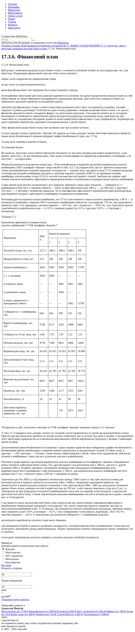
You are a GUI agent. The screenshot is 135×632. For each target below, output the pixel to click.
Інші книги (14, 27)
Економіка (14, 7)
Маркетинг (14, 10)
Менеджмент (15, 13)
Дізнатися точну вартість (15, 599)
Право (11, 18)
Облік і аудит (15, 15)
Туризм (12, 21)
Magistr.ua (63, 42)
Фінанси (12, 24)
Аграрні (12, 4)
